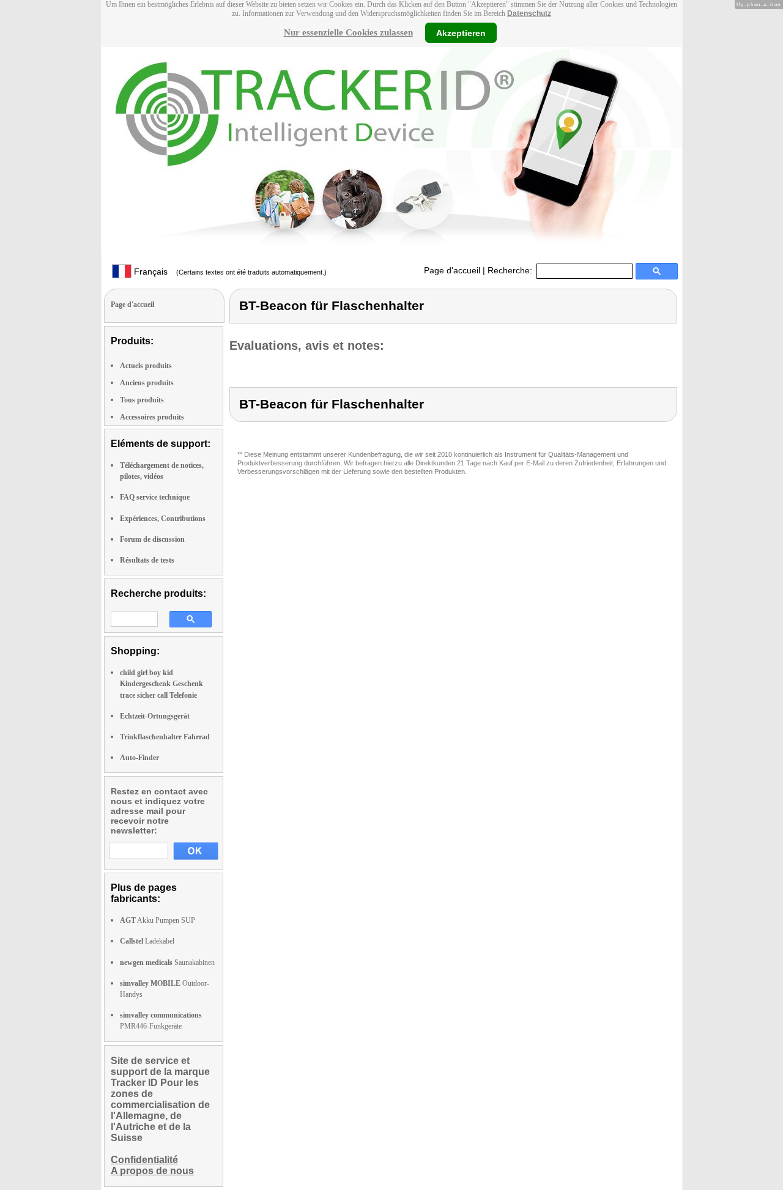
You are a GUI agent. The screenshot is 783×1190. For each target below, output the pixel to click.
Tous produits (142, 400)
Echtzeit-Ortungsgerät (155, 716)
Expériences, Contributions (163, 518)
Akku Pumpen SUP (157, 920)
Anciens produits (147, 383)
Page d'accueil (452, 270)
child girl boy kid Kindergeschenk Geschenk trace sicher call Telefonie (161, 683)
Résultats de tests (147, 560)
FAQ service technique (155, 497)
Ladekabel (147, 941)
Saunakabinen (167, 962)
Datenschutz (529, 13)
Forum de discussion (152, 539)
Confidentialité (144, 1160)
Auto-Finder (139, 757)
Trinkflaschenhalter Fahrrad (165, 737)
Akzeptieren (461, 32)
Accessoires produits (152, 417)
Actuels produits (146, 365)
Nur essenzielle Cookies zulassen (348, 32)
